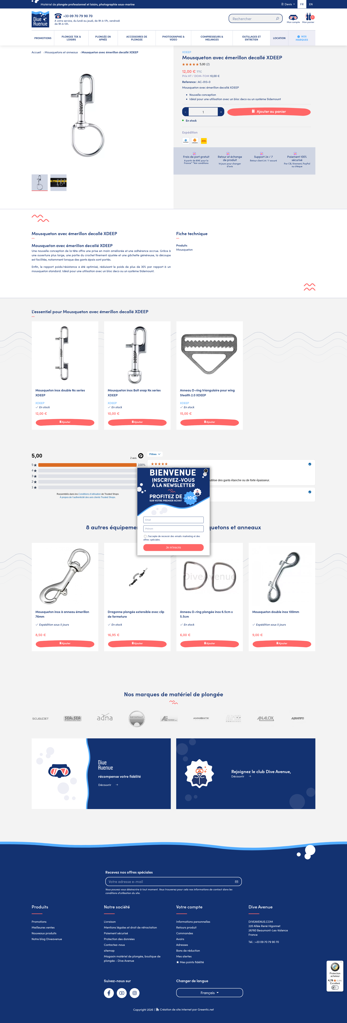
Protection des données (119, 939)
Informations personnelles (193, 921)
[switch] (335, 987)
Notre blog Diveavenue (47, 939)
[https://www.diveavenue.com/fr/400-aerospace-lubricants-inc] (169, 719)
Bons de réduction (188, 950)
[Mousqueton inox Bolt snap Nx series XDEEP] (137, 375)
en (311, 4)
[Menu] (341, 963)
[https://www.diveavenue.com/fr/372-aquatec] (297, 719)
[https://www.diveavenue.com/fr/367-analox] (265, 719)
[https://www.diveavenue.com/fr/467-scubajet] (40, 719)
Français (208, 992)
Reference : (189, 82)
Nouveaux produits (44, 933)
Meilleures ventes (43, 927)
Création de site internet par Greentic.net (187, 1009)
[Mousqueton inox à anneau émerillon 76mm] (65, 597)
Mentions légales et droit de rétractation (130, 927)
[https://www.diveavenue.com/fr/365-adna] (105, 719)
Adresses (182, 945)
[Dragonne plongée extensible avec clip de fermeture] (137, 597)
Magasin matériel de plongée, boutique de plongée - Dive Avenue (132, 958)
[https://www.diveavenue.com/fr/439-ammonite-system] (201, 719)
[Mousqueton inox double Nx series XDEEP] (65, 375)
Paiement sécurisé (116, 933)
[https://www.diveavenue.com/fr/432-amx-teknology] (233, 719)
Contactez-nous (114, 945)
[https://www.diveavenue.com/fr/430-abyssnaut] (137, 719)
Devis (288, 4)
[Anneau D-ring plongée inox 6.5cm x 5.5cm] (209, 597)
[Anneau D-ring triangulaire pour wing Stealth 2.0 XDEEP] (209, 375)
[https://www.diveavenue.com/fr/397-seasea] (73, 719)
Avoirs (180, 939)
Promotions (39, 921)
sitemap (109, 950)
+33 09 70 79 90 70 (78, 15)
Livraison (110, 921)
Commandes (184, 933)
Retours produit (186, 927)
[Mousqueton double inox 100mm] (282, 597)
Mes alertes (184, 956)
